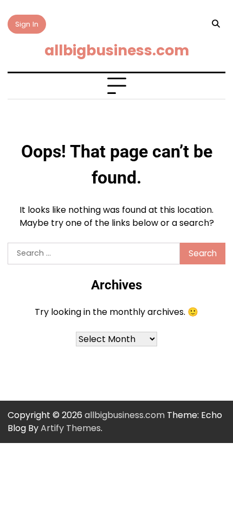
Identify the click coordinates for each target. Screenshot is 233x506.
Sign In (26, 24)
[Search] (215, 24)
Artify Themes (71, 428)
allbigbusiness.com (116, 50)
